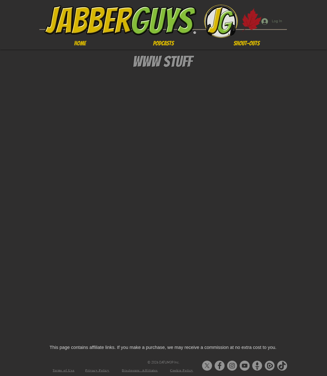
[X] (207, 366)
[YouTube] (245, 366)
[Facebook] (220, 366)
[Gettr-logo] (257, 366)
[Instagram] (232, 366)
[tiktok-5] (282, 366)
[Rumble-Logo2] (270, 366)
